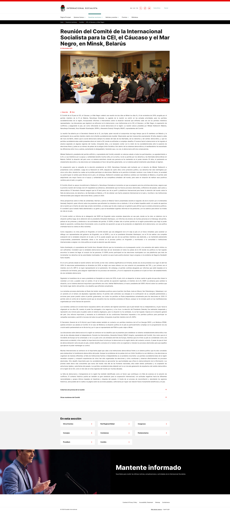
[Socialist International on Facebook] (145, 8)
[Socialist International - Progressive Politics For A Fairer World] (78, 8)
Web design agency (156, 509)
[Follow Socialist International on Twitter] (140, 8)
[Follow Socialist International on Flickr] (149, 8)
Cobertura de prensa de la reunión (72, 390)
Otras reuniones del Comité (70, 397)
